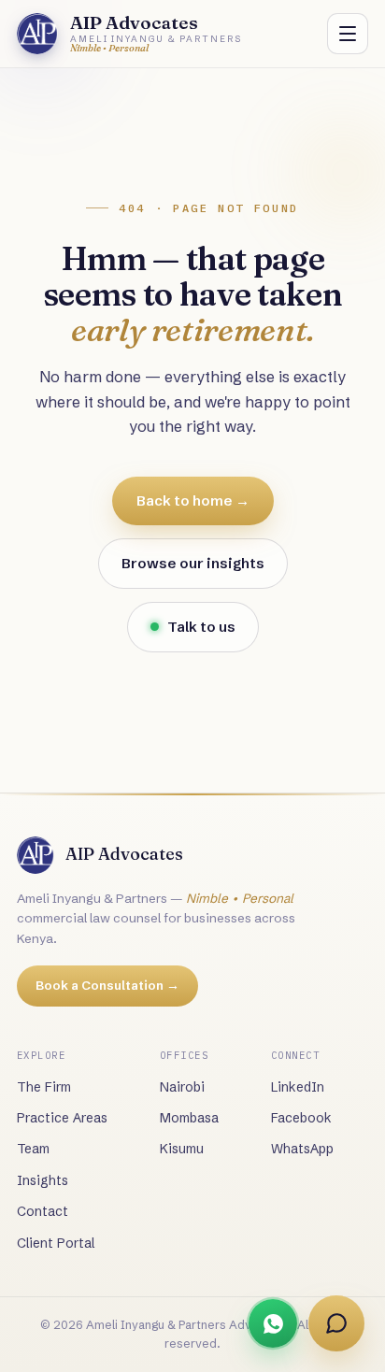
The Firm (44, 1087)
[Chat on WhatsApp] (273, 1323)
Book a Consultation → (107, 985)
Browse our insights (192, 563)
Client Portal (55, 1243)
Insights (42, 1180)
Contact (42, 1211)
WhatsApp (302, 1148)
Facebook (301, 1117)
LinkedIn (297, 1087)
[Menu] (347, 33)
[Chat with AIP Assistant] (336, 1323)
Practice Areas (62, 1117)
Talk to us (201, 627)
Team (33, 1148)
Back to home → (193, 500)
